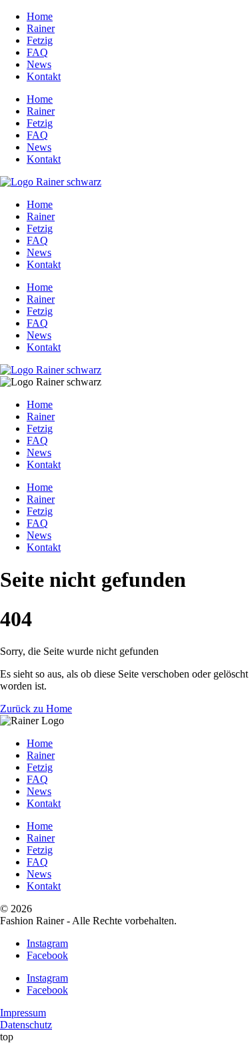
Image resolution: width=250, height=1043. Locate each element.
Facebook (47, 955)
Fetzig (40, 40)
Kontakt (44, 76)
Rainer (41, 28)
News (39, 64)
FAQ (37, 52)
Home (40, 16)
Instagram (47, 943)
